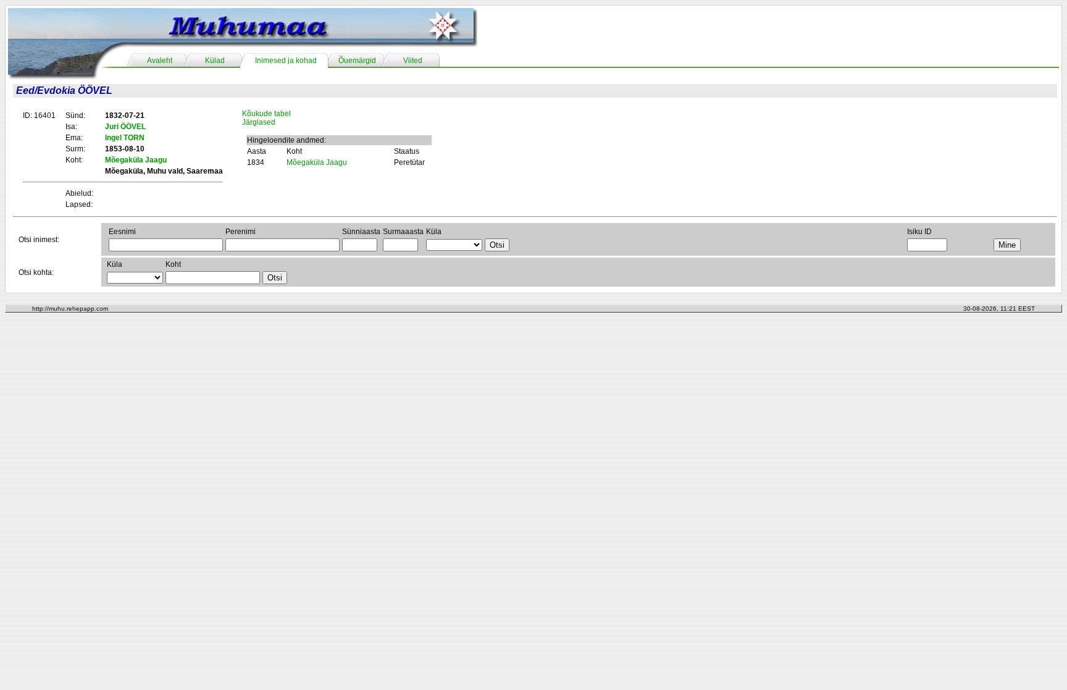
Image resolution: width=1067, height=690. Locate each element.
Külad (215, 60)
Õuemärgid (357, 60)
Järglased (258, 122)
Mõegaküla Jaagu (317, 162)
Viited (412, 60)
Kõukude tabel (266, 113)
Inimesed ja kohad (286, 60)
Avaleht (159, 60)
